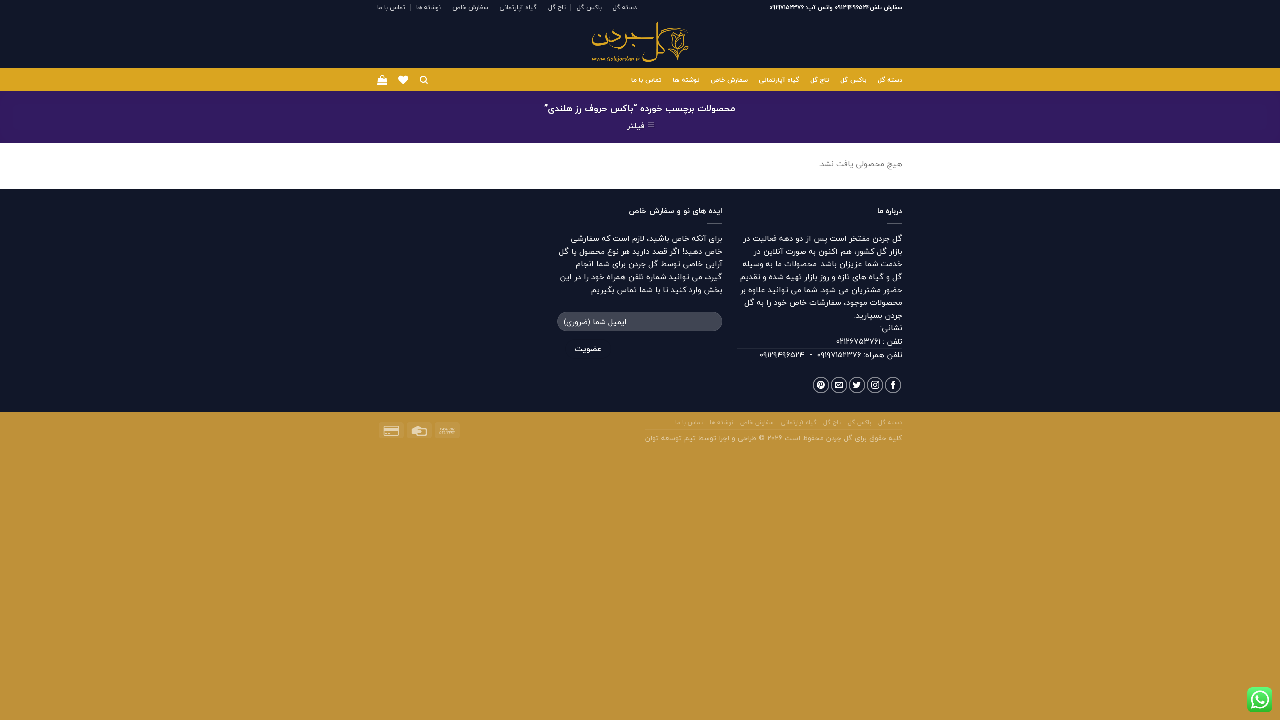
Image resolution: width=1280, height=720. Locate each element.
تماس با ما (392, 7)
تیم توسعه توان (671, 438)
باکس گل (589, 7)
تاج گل (557, 7)
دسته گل (625, 7)
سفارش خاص (470, 7)
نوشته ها (428, 7)
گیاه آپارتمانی (518, 7)
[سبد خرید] (383, 80)
